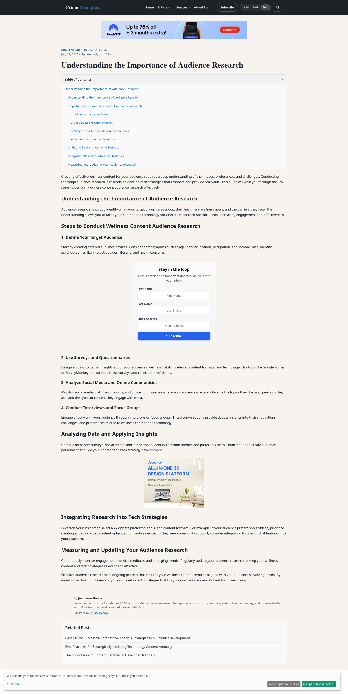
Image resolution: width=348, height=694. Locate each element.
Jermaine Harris (90, 598)
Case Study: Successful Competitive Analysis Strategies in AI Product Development (127, 638)
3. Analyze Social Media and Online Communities (100, 131)
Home (149, 7)
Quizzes (181, 7)
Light (246, 7)
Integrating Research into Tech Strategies (96, 156)
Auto (265, 7)
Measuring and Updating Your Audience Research (102, 164)
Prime (83, 7)
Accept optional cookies (319, 684)
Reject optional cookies (283, 684)
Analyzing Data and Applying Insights (93, 147)
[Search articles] (277, 7)
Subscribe (227, 7)
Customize (14, 684)
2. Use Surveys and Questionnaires (92, 122)
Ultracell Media (99, 613)
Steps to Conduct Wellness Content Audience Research (105, 106)
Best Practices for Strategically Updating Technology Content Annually (118, 646)
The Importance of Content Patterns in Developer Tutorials (110, 655)
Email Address (147, 319)
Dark (256, 7)
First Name (145, 289)
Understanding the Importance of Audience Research (101, 89)
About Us (201, 7)
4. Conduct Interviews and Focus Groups (95, 139)
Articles (163, 7)
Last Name (145, 304)
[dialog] (172, 681)
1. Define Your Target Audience (89, 114)
